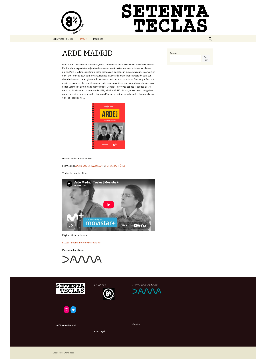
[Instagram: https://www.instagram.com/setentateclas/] (66, 310)
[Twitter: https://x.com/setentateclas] (73, 310)
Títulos (83, 38)
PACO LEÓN (97, 165)
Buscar (173, 53)
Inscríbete (98, 38)
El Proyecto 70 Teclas (63, 38)
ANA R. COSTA (82, 165)
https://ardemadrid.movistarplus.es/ (81, 242)
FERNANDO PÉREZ (115, 165)
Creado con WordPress (63, 352)
